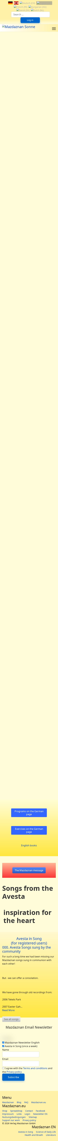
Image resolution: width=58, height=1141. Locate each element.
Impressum (8, 1114)
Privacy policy (14, 1071)
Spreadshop (16, 1110)
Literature (51, 1135)
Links (19, 1114)
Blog (19, 1102)
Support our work (11, 1120)
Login (27, 1114)
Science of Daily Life (46, 1131)
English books (29, 845)
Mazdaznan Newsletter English (22, 1042)
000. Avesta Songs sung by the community (26, 949)
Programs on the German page (29, 813)
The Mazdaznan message (29, 870)
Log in (30, 19)
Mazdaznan (8, 1102)
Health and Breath (34, 1135)
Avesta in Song (25, 1131)
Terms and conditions (35, 1068)
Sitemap (33, 1117)
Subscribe (13, 1077)
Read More (8, 1010)
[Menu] (54, 28)
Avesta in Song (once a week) (21, 1046)
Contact (29, 1110)
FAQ (26, 1102)
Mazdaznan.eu (38, 1102)
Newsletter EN (40, 1114)
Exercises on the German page (29, 830)
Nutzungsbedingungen (14, 1117)
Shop (4, 1110)
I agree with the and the (27, 1070)
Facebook (40, 1110)
